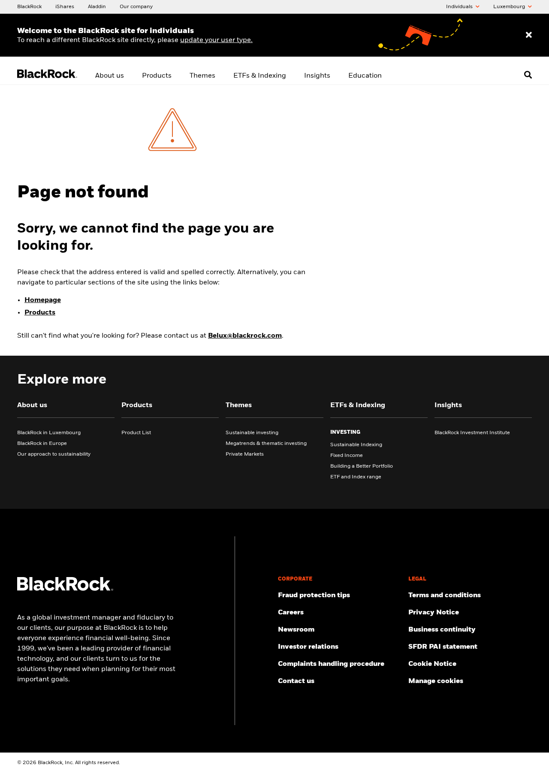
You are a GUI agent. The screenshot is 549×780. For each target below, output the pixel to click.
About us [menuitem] (109, 76)
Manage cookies (435, 681)
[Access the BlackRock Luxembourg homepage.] (65, 589)
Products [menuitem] (157, 76)
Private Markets (245, 454)
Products (39, 312)
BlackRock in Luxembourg (49, 432)
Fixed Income (346, 455)
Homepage (42, 300)
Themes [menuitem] (202, 76)
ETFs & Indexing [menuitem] (259, 76)
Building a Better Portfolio (361, 466)
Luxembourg (509, 6)
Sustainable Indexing (356, 444)
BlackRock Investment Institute (472, 432)
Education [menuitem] (365, 76)
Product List (136, 432)
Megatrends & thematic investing (266, 443)
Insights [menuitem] (317, 76)
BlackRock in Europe (42, 443)
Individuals (460, 6)
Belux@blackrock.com (245, 336)
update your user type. (216, 40)
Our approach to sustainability (53, 454)
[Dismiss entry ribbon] (529, 35)
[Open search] (528, 75)
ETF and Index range (355, 477)
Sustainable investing (252, 432)
